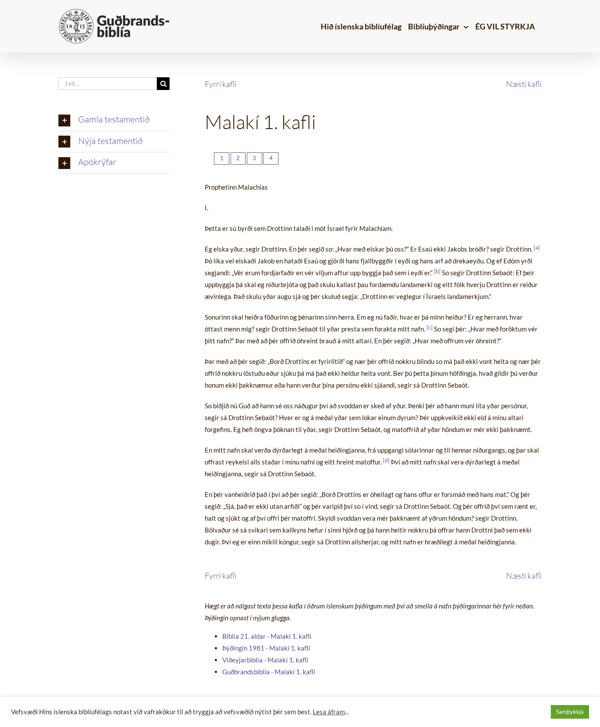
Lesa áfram (329, 712)
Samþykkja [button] (570, 711)
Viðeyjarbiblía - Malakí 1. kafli (265, 660)
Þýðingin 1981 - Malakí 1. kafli (266, 648)
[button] (114, 120)
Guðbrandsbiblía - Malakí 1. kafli (268, 672)
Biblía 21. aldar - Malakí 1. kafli (266, 636)
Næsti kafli (524, 84)
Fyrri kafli (220, 84)
